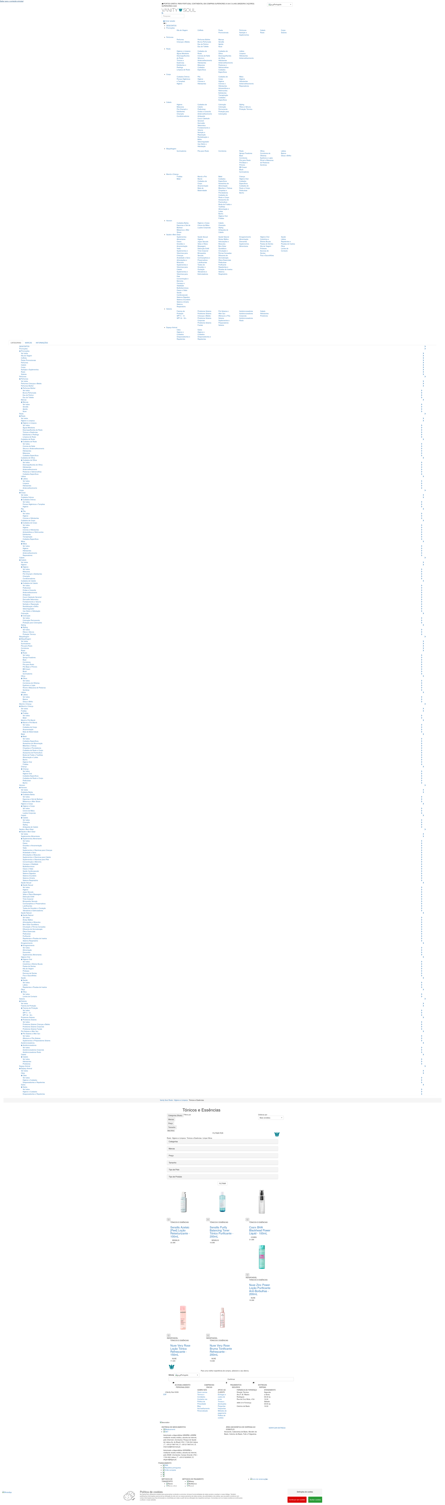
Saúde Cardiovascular (182, 293)
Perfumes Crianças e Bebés (183, 40)
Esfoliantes (222, 93)
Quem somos (202, 1392)
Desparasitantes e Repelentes (183, 338)
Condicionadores (183, 116)
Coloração (222, 104)
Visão (179, 248)
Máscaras (201, 65)
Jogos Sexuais (203, 241)
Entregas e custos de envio (222, 1396)
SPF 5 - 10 (181, 316)
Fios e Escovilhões (267, 255)
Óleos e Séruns (245, 107)
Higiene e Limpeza (183, 51)
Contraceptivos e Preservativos (204, 259)
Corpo (283, 30)
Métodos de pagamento (222, 1412)
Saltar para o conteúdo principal (11, 1)
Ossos (179, 241)
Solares (284, 32)
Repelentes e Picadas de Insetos (225, 268)
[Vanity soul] (222, 10)
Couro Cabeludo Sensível (204, 119)
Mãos (241, 76)
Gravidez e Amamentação (182, 245)
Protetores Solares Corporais (204, 319)
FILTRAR (222, 1183)
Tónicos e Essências (180, 61)
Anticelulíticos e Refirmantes (224, 89)
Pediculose (202, 109)
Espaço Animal (171, 327)
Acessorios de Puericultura (223, 201)
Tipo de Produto (175, 1176)
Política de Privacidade (201, 1402)
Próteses (263, 248)
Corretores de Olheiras (265, 154)
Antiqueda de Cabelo (223, 231)
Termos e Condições (201, 1395)
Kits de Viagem (182, 30)
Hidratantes (202, 63)
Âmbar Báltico (223, 239)
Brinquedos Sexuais (202, 254)
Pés (199, 76)
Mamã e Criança (172, 174)
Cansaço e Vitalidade (181, 284)
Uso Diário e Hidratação (202, 145)
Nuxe (220, 46)
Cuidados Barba (183, 223)
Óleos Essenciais (224, 260)
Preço (170, 1123)
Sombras (263, 165)
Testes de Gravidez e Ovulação (202, 267)
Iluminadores (181, 151)
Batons (283, 153)
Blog (199, 1406)
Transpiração (223, 95)
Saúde (283, 237)
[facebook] (165, 1394)
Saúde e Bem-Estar (173, 234)
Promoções (170, 28)
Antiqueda (201, 116)
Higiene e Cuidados (180, 333)
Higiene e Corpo (204, 223)
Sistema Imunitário (183, 299)
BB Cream (243, 167)
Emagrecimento (245, 237)
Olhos (262, 151)
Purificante (222, 265)
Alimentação (243, 239)
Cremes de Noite (204, 56)
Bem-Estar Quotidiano (222, 247)
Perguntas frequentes (222, 1407)
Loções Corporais (204, 227)
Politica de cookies (221, 1416)
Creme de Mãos (203, 225)
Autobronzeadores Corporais (246, 314)
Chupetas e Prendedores (223, 191)
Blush (241, 169)
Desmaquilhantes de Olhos (224, 57)
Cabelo (262, 30)
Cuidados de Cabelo (202, 105)
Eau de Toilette (203, 46)
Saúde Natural (223, 237)
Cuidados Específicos (202, 68)
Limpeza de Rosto (183, 69)
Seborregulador (203, 141)
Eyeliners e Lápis (266, 158)
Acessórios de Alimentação (223, 184)
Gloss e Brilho (286, 155)
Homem (169, 220)
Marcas (221, 39)
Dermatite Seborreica (202, 124)
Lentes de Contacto (284, 249)
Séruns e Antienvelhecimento (205, 59)
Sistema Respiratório (181, 305)
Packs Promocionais (223, 31)
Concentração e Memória (182, 279)
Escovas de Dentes (264, 252)
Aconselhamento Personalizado (203, 1409)
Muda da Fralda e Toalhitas (225, 205)
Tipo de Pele (174, 1169)
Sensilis (221, 42)
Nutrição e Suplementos (244, 33)
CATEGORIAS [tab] (16, 343)
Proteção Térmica (245, 109)
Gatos (200, 330)
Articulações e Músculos (182, 261)
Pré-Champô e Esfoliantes (182, 110)
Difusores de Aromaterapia (223, 256)
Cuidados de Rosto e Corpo (223, 196)
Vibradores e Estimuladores (203, 272)
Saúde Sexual (203, 237)
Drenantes (243, 241)
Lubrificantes (202, 262)
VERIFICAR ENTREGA (277, 1428)
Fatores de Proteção (181, 312)
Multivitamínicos (182, 288)
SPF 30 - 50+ (181, 318)
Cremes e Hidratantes (202, 82)
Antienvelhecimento (225, 63)
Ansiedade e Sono (183, 258)
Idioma (171, 1375)
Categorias (173, 1141)
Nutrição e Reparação (202, 133)
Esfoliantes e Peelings (181, 66)
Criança (242, 176)
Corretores (222, 151)
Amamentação (203, 186)
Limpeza (242, 53)
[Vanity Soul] (277, 1134)
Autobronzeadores (246, 311)
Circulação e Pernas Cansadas (225, 252)
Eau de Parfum (203, 44)
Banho (220, 213)
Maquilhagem (171, 148)
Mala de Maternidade (202, 189)
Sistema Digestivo (183, 297)
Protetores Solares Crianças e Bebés (204, 314)
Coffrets (200, 30)
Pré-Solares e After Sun (223, 312)
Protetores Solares (204, 311)
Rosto (262, 32)
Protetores (264, 316)
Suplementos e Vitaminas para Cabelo (182, 267)
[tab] (222, 1141)
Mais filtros (171, 1131)
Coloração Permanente (222, 108)
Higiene (179, 83)
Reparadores (244, 86)
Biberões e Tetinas (225, 188)
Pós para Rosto (203, 151)
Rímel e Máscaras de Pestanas (266, 161)
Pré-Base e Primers (243, 163)
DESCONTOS (171, 25)
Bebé (179, 179)
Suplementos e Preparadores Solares (223, 322)
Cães (179, 330)
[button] (280, 4)
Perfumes (242, 30)
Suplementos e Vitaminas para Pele (182, 273)
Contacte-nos (202, 1399)
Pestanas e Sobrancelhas (223, 66)
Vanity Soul (164, 1100)
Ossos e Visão (182, 290)
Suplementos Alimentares (181, 238)
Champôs (180, 114)
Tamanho (171, 1127)
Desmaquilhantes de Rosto (183, 57)
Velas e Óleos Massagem (203, 245)
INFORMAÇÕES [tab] (42, 343)
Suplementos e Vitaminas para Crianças (182, 253)
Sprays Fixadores (245, 153)
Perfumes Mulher (204, 39)
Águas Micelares (183, 53)
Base (241, 155)
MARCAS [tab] (28, 343)
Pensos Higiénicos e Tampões (183, 80)
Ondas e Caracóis (204, 111)
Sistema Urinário (183, 302)
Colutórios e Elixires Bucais (265, 240)
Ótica (283, 246)
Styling (241, 104)
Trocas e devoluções (222, 1402)
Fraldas (179, 176)
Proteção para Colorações (223, 112)
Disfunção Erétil (203, 248)
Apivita (220, 44)
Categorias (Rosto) (175, 1115)
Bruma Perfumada (204, 42)
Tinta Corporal (203, 251)
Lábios (241, 51)
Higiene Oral (223, 216)
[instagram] (164, 1394)
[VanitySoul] (231, 1367)
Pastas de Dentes (266, 244)
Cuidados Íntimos (183, 76)
